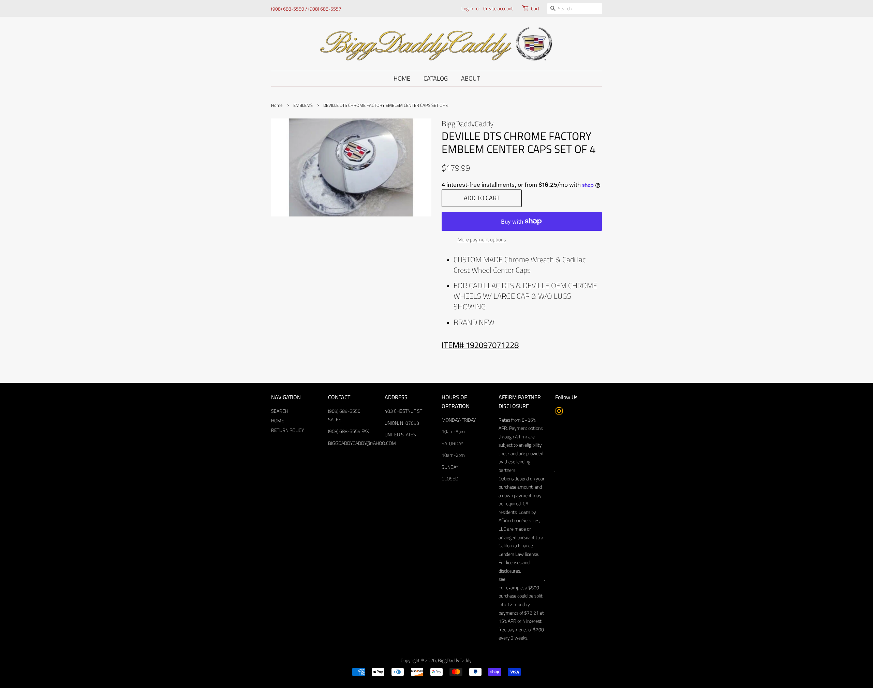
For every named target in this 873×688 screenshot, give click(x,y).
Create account (498, 8)
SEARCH (279, 411)
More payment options (482, 239)
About (470, 78)
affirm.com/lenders (535, 470)
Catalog (436, 78)
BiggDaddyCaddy (454, 660)
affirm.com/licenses (524, 579)
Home (402, 78)
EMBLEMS (303, 105)
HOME (277, 420)
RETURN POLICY (287, 430)
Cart (535, 8)
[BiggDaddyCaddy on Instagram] (559, 412)
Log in (467, 8)
